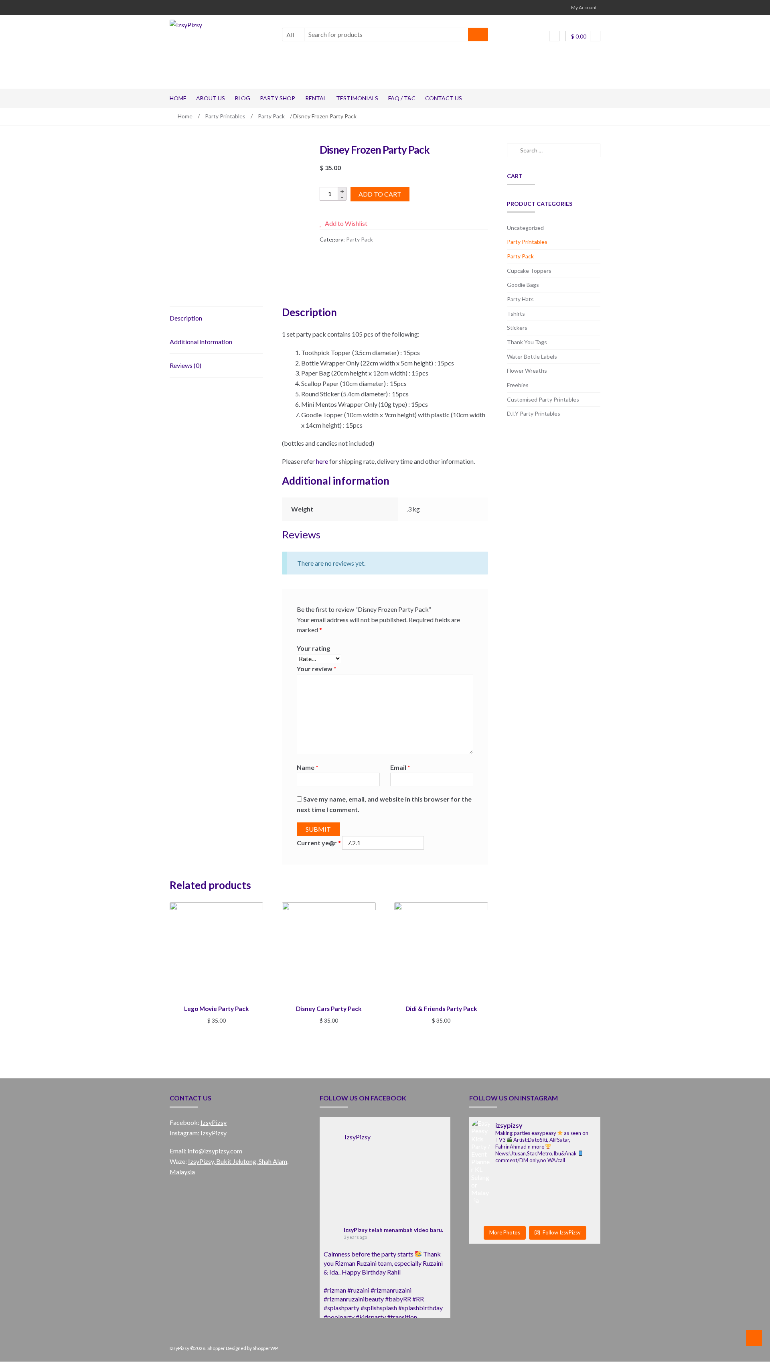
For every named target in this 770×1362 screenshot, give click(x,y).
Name (307, 767)
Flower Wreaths (527, 370)
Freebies (518, 385)
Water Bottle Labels (532, 356)
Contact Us (443, 98)
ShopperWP (265, 1348)
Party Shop (277, 98)
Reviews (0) (185, 365)
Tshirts (516, 313)
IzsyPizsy (214, 1122)
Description (186, 318)
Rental (315, 98)
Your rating (313, 648)
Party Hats (520, 299)
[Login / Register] (554, 36)
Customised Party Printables (543, 399)
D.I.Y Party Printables (533, 413)
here (322, 461)
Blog (242, 98)
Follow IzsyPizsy (562, 1232)
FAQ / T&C (401, 98)
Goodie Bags (523, 284)
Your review (316, 668)
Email (400, 767)
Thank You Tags (527, 342)
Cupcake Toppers (529, 270)
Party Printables (225, 116)
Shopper (216, 1348)
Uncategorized (525, 227)
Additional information (201, 341)
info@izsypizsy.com (215, 1151)
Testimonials (357, 98)
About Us (210, 98)
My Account (584, 7)
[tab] (216, 318)
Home (178, 98)
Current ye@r (319, 842)
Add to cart (380, 194)
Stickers (517, 327)
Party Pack (271, 116)
